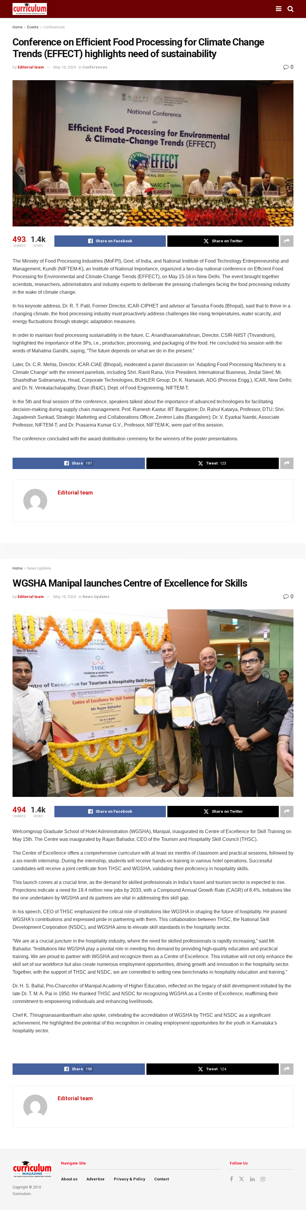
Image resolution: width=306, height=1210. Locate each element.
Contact (161, 1179)
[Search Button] (290, 9)
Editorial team (31, 67)
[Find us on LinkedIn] (252, 1179)
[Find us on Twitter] (241, 1179)
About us (69, 1179)
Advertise (95, 1179)
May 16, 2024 (64, 67)
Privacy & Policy (129, 1179)
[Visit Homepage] (30, 9)
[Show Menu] (278, 9)
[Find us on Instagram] (263, 1179)
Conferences (54, 27)
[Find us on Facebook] (231, 1179)
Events (33, 27)
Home (17, 27)
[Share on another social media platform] (286, 241)
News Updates (39, 568)
